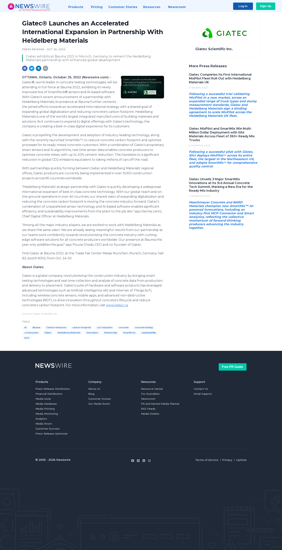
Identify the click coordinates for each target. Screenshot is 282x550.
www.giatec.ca (117, 305)
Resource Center (152, 388)
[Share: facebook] (25, 68)
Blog (91, 393)
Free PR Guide (232, 366)
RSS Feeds (148, 408)
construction (31, 332)
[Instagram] (149, 460)
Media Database (46, 403)
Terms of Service (206, 460)
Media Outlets (150, 413)
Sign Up (265, 6)
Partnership (110, 332)
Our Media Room (99, 403)
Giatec (48, 332)
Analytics (41, 418)
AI (25, 327)
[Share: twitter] (32, 68)
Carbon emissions (56, 327)
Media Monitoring (46, 413)
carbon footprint (81, 327)
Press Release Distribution (52, 388)
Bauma (36, 327)
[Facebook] (132, 460)
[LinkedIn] (144, 460)
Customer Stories (99, 398)
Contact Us (201, 388)
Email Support (203, 393)
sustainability (149, 332)
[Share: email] (45, 68)
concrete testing (144, 327)
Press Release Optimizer (51, 433)
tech (26, 338)
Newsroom (148, 398)
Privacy (227, 460)
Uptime (241, 460)
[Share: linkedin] (39, 68)
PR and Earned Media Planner (160, 403)
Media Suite (43, 398)
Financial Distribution (48, 393)
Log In (242, 6)
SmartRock (129, 332)
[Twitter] (138, 460)
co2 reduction (104, 327)
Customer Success (47, 428)
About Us (94, 388)
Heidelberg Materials (69, 332)
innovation (92, 332)
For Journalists (150, 393)
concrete (124, 327)
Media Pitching (45, 408)
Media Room (43, 423)
